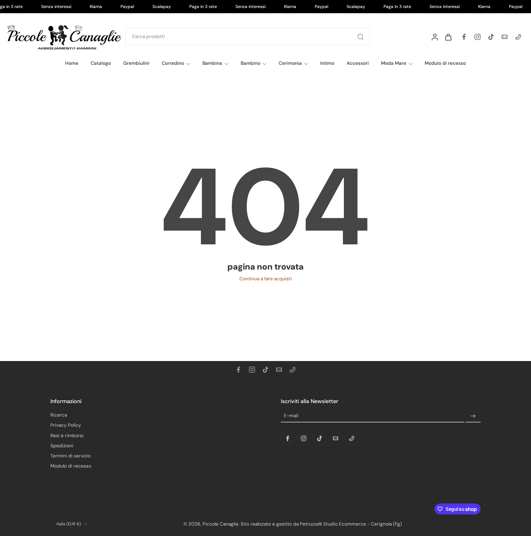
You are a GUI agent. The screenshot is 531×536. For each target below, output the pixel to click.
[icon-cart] (448, 37)
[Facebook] (464, 37)
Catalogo (101, 63)
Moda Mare (393, 63)
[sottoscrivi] (473, 416)
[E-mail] (504, 37)
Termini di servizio (70, 456)
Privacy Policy (65, 425)
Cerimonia (290, 63)
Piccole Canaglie (220, 524)
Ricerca (58, 415)
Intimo (327, 63)
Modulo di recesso (445, 63)
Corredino (173, 63)
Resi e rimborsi (67, 435)
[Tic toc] (491, 37)
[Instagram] (477, 37)
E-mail (291, 416)
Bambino (250, 63)
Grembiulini (136, 63)
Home (71, 63)
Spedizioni (61, 445)
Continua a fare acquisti (265, 279)
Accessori (358, 63)
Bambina (212, 63)
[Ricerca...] (360, 37)
